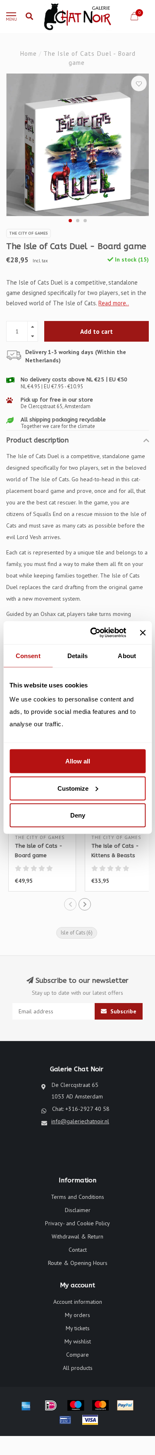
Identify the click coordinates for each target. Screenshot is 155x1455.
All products (78, 1368)
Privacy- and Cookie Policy (77, 1223)
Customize (72, 788)
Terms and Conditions (77, 1197)
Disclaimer (78, 1210)
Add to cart (96, 331)
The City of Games (28, 233)
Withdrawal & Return (77, 1236)
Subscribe (122, 1011)
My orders (77, 1315)
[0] (134, 18)
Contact (78, 1249)
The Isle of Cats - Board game (38, 850)
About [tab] (127, 655)
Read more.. (113, 303)
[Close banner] (142, 632)
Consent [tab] (28, 655)
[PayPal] (125, 1405)
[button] (70, 220)
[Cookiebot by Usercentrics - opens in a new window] (94, 633)
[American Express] (26, 1405)
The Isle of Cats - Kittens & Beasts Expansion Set (115, 855)
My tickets (78, 1328)
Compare (77, 1354)
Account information (77, 1301)
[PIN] (65, 1420)
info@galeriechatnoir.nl (80, 1121)
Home (28, 53)
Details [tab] (77, 655)
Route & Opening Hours (77, 1263)
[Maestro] (75, 1405)
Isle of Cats (77, 932)
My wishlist (77, 1341)
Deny (77, 815)
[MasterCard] (100, 1405)
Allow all (77, 761)
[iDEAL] (51, 1405)
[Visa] (90, 1420)
